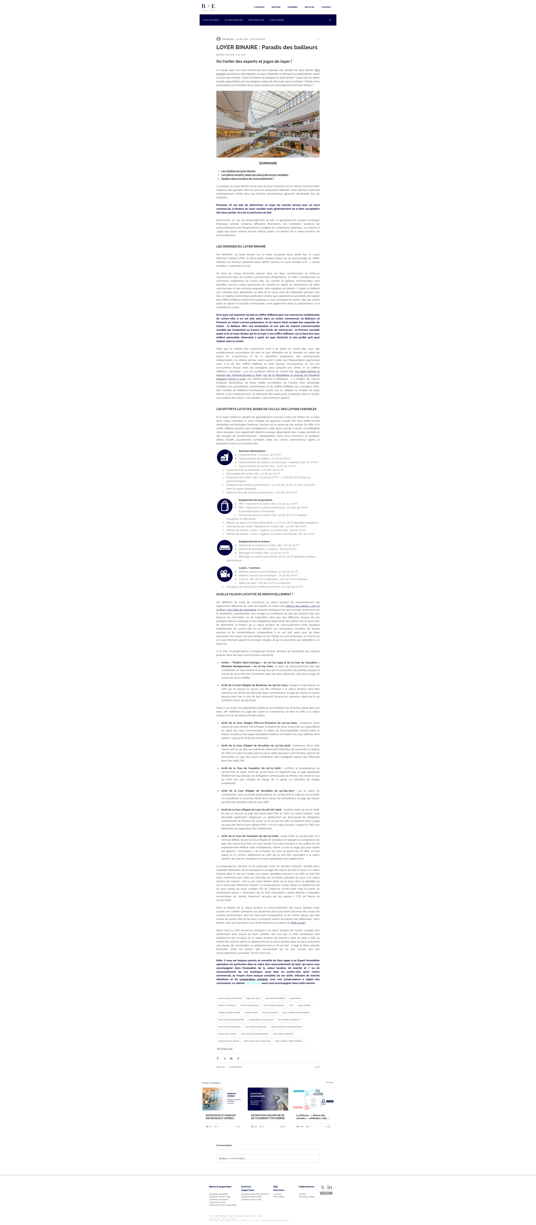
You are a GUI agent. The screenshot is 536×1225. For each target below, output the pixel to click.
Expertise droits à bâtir (251, 1197)
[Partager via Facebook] (217, 1058)
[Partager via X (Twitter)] (224, 1058)
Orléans (231, 1216)
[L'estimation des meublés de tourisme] (268, 1099)
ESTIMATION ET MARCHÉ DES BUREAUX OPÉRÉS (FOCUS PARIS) (221, 1117)
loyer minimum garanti (274, 1005)
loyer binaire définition (283, 1034)
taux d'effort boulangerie (229, 1027)
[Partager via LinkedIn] (231, 1058)
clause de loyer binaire (228, 1041)
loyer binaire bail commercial (257, 1041)
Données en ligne (307, 1197)
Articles (302, 1194)
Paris (211, 1216)
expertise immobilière (275, 998)
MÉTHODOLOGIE (256, 20)
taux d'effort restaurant (255, 1027)
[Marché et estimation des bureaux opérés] (222, 1099)
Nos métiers (278, 1197)
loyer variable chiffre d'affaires (288, 1041)
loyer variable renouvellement (296, 1012)
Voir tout (330, 1082)
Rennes (246, 1216)
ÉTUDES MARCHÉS (234, 20)
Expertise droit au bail (251, 1199)
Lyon (259, 1216)
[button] (330, 20)
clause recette (251, 1012)
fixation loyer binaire (227, 1034)
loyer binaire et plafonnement (254, 1034)
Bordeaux (223, 1216)
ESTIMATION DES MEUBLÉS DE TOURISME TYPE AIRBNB (267, 1117)
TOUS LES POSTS (210, 20)
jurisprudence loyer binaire (261, 1019)
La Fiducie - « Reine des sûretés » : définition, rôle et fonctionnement (313, 1117)
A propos (277, 1194)
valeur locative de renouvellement (286, 1027)
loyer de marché (270, 1012)
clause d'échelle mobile (229, 1012)
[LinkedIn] (329, 1187)
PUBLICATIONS (277, 20)
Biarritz (253, 1216)
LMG (291, 1005)
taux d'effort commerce (288, 1019)
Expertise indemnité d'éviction (255, 1194)
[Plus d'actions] (318, 39)
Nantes (239, 1216)
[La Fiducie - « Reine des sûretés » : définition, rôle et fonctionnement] (313, 1099)
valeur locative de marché (230, 998)
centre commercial (226, 1005)
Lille (216, 1216)
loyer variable (304, 1005)
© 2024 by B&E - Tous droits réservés (223, 1219)
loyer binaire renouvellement (231, 1019)
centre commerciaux (249, 1005)
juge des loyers (254, 998)
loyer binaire (295, 998)
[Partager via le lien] (238, 1058)
